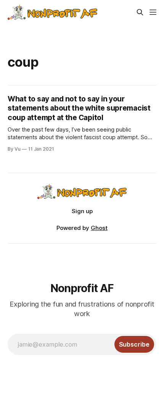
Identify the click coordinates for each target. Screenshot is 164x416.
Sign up (82, 211)
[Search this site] (140, 12)
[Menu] (153, 12)
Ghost (99, 227)
